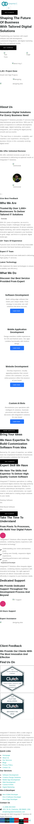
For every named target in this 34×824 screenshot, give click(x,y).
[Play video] (3, 535)
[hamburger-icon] (9, 8)
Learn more (16, 311)
